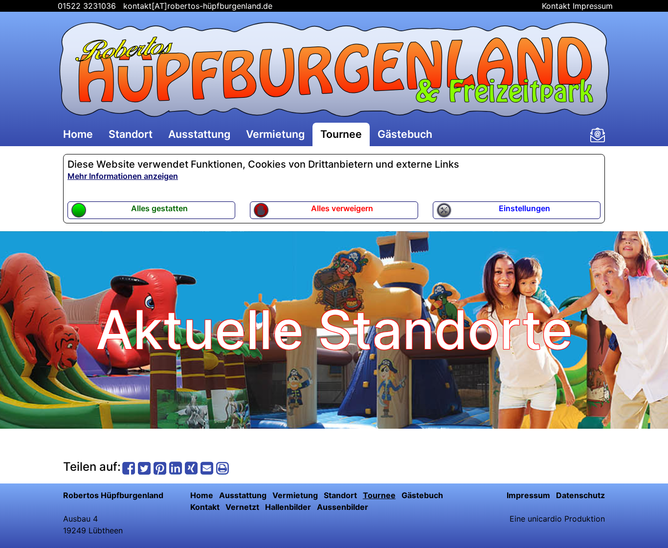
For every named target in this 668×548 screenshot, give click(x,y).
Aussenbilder (342, 507)
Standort (131, 134)
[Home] (334, 69)
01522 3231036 (85, 6)
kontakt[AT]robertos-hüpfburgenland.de (197, 6)
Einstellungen (524, 208)
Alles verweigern (342, 208)
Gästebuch (405, 134)
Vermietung (275, 134)
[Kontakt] (597, 135)
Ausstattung (199, 134)
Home (78, 134)
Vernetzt (242, 507)
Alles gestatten (159, 208)
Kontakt (556, 6)
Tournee (341, 134)
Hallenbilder (288, 507)
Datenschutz (580, 495)
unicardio (545, 519)
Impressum (593, 6)
